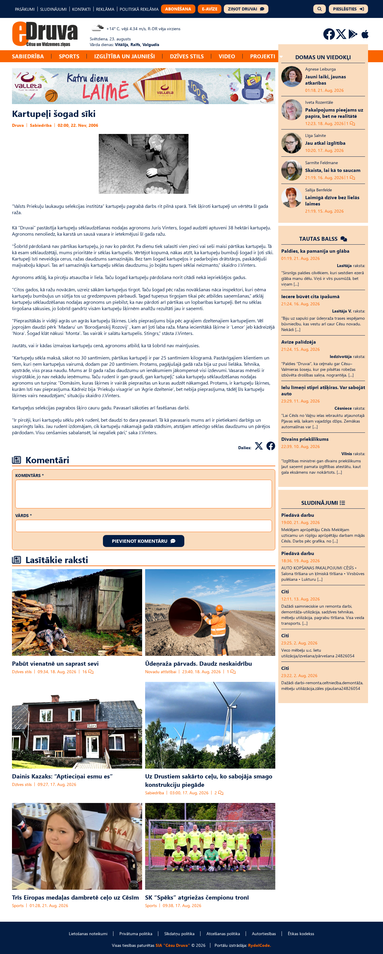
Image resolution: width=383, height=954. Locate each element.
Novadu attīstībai (160, 671)
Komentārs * (29, 475)
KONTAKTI (81, 9)
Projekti (262, 56)
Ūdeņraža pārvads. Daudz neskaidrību (198, 663)
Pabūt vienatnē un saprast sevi (55, 663)
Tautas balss (319, 238)
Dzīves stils (187, 56)
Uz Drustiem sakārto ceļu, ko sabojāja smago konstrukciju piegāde (208, 780)
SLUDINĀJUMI (53, 9)
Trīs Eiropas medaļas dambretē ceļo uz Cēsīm (75, 897)
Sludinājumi (319, 502)
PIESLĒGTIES (345, 9)
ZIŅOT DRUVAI (242, 9)
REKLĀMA (105, 9)
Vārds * (23, 515)
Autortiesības (264, 933)
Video (227, 56)
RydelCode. (259, 945)
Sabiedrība (28, 56)
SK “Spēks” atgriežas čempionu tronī (197, 897)
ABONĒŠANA (178, 9)
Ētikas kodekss (301, 933)
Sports (69, 56)
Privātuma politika (135, 933)
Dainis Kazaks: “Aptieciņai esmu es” (62, 776)
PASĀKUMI (25, 9)
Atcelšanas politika (223, 933)
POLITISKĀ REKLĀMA (139, 9)
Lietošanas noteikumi (88, 933)
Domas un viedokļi (323, 57)
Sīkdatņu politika (179, 933)
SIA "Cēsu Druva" (173, 945)
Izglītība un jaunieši (124, 56)
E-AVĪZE (209, 9)
